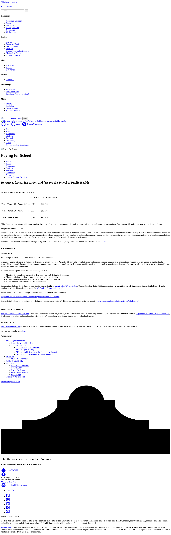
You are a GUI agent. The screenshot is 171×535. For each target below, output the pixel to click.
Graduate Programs (18, 345)
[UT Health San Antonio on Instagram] (8, 500)
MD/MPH (10, 356)
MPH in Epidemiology (25, 350)
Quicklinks (7, 6)
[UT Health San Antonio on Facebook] (8, 496)
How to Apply (16, 368)
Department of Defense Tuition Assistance (152, 314)
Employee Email (12, 44)
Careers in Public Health (15, 377)
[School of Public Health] (11, 118)
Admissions (10, 363)
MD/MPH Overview (19, 359)
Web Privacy (6, 527)
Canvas (9, 42)
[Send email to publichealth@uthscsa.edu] (3, 485)
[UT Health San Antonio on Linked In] (8, 504)
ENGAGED (11, 25)
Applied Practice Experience (17, 145)
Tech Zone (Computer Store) (17, 94)
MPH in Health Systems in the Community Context (36, 352)
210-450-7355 (12, 470)
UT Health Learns (13, 55)
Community (10, 140)
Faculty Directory (13, 28)
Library (9, 104)
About (8, 131)
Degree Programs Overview (22, 343)
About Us (10, 490)
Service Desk (11, 89)
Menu (25, 118)
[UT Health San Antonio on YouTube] (8, 512)
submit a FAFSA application (66, 286)
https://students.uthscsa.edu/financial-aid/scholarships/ (118, 301)
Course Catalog (12, 108)
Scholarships (16, 374)
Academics (10, 134)
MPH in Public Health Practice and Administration (36, 354)
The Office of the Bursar (10, 327)
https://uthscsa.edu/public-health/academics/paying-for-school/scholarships (30, 297)
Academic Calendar (14, 21)
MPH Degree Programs (15, 341)
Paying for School (18, 370)
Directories (10, 70)
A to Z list (10, 65)
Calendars (10, 80)
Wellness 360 (11, 32)
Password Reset (12, 92)
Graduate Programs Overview (28, 347)
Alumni (9, 67)
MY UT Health (12, 46)
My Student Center (13, 53)
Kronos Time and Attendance (17, 51)
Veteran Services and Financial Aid (15, 314)
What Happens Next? (19, 372)
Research (9, 138)
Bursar (8, 23)
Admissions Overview (20, 365)
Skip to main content (9, 2)
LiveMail (9, 49)
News (8, 143)
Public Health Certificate (15, 361)
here (104, 241)
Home (8, 129)
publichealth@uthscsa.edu (17, 485)
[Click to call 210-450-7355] (3, 470)
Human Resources (13, 110)
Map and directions (8, 482)
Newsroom (10, 30)
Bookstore (10, 106)
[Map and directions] (3, 474)
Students (9, 136)
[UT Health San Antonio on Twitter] (8, 508)
